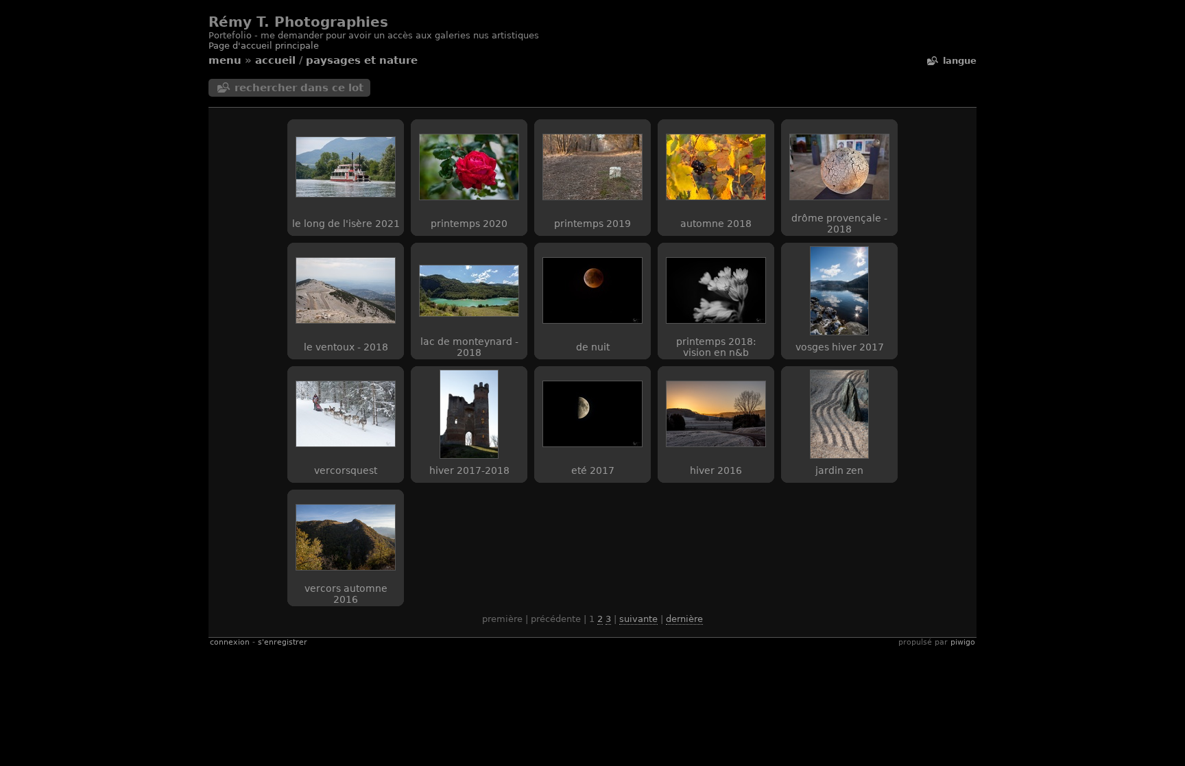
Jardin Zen (839, 470)
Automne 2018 (716, 223)
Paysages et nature (362, 60)
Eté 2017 (592, 470)
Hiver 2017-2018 (469, 470)
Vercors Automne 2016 (345, 594)
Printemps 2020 (469, 223)
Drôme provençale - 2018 (839, 224)
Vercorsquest (345, 470)
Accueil (275, 60)
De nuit (593, 347)
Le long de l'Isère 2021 (346, 223)
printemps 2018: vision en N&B (716, 347)
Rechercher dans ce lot (299, 88)
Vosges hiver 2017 (839, 347)
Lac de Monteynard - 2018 (469, 347)
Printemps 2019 (592, 223)
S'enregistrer (282, 642)
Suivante (638, 619)
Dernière (684, 619)
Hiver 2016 (716, 470)
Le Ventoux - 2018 (346, 347)
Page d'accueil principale (263, 45)
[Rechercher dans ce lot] (932, 61)
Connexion (230, 642)
